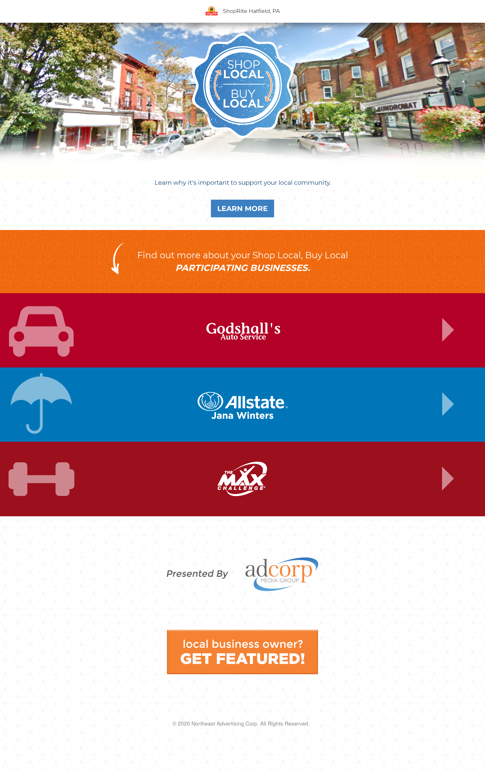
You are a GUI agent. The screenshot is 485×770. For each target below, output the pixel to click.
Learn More (242, 208)
